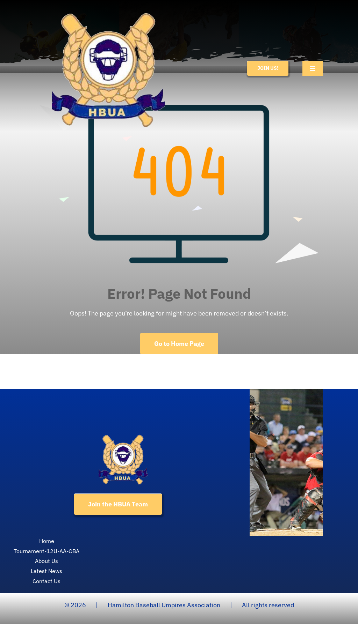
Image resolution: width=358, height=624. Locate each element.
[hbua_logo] (108, 8)
